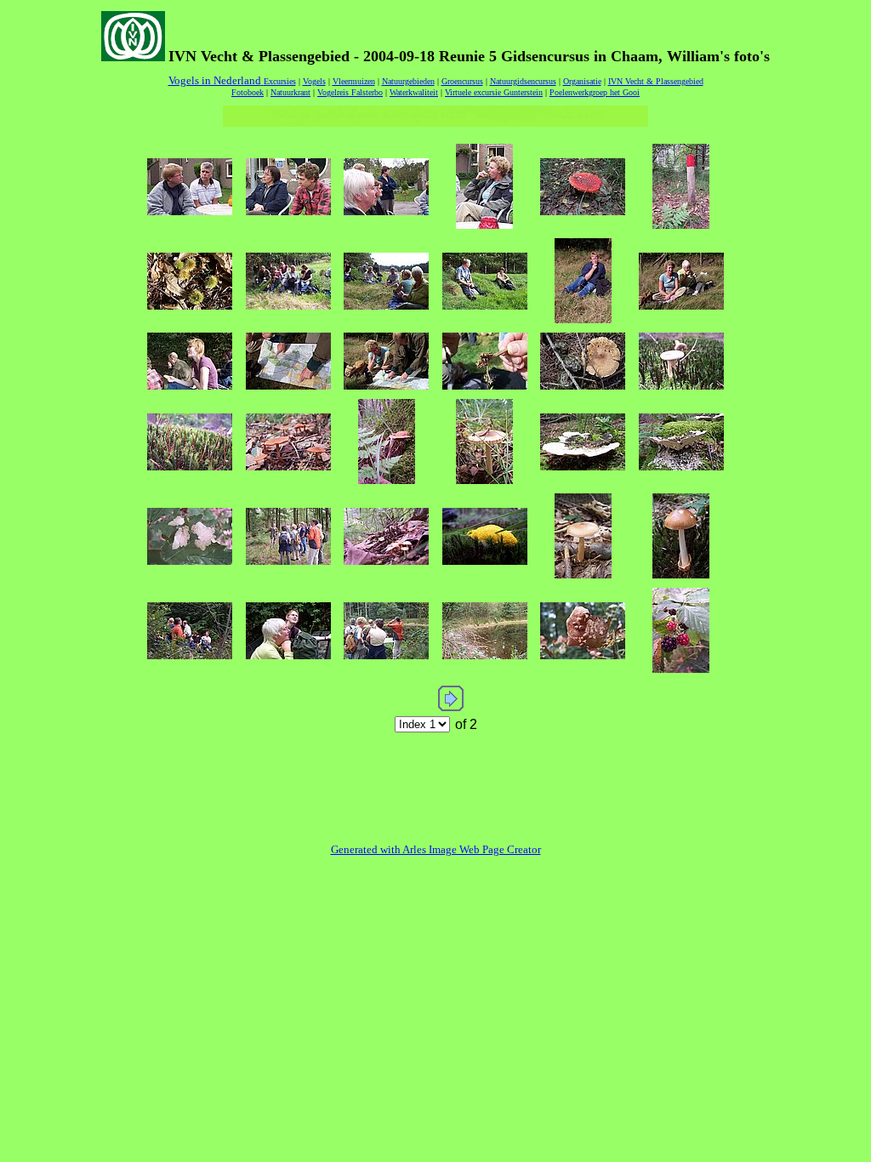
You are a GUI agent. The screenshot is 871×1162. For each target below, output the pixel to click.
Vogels (314, 81)
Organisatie (582, 81)
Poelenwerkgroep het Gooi (594, 92)
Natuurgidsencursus (523, 81)
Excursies (280, 81)
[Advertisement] (435, 776)
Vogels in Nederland (214, 80)
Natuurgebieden (408, 81)
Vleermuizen (354, 81)
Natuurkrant (290, 92)
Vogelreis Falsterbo (350, 92)
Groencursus (462, 81)
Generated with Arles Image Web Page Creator (436, 849)
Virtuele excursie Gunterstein (494, 92)
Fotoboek (247, 92)
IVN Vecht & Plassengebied (655, 81)
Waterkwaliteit (414, 92)
